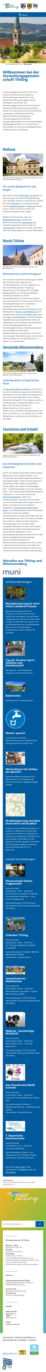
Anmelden (22, 1340)
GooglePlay (11, 1172)
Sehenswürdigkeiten (12, 497)
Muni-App (20, 1167)
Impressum (8, 1337)
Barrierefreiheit (9, 1340)
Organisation (27, 222)
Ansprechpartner (17, 206)
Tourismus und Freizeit (20, 429)
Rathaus (9, 149)
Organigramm (9, 228)
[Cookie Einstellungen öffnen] (4, 1369)
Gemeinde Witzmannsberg (23, 347)
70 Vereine (14, 325)
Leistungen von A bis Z (29, 195)
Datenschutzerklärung (25, 1337)
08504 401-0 (11, 1314)
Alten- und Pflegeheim (16, 317)
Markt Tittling (13, 240)
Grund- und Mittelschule (27, 312)
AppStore (24, 1169)
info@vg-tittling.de (12, 1324)
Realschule (31, 314)
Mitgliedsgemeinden (12, 220)
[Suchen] (40, 1224)
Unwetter (32, 1340)
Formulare (15, 203)
